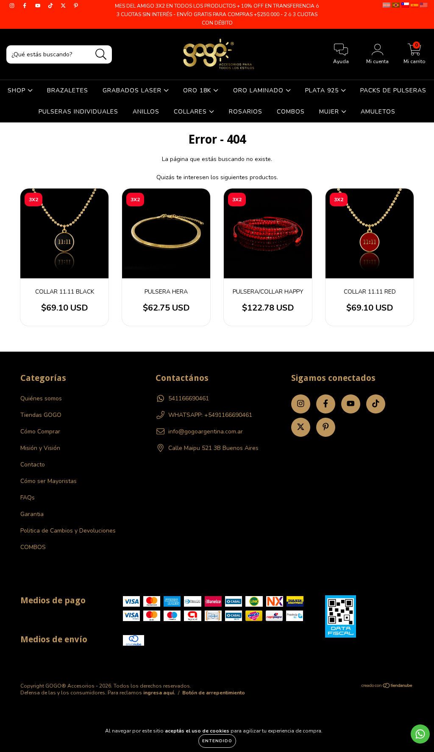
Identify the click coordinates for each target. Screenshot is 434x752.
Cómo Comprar (40, 431)
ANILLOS (146, 112)
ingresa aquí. (159, 692)
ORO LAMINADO (259, 90)
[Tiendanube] (387, 686)
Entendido (217, 741)
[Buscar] (101, 54)
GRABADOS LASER (133, 90)
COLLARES (191, 112)
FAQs (27, 498)
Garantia (32, 514)
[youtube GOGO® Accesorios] (38, 6)
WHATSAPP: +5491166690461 (210, 415)
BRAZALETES (67, 90)
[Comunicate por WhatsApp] (420, 734)
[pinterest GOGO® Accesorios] (75, 6)
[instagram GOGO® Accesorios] (12, 6)
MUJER (330, 112)
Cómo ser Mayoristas (48, 481)
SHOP (18, 90)
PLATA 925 (323, 90)
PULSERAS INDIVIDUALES (78, 112)
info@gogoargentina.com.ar (205, 431)
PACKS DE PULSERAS (393, 90)
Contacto (32, 465)
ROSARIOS (245, 112)
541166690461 (188, 398)
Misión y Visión (40, 448)
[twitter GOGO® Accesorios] (64, 6)
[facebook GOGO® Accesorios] (25, 6)
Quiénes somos (41, 398)
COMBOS (291, 112)
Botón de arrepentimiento (213, 692)
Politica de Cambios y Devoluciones (68, 531)
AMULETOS (378, 112)
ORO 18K (198, 90)
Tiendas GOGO (40, 415)
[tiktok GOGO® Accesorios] (51, 6)
